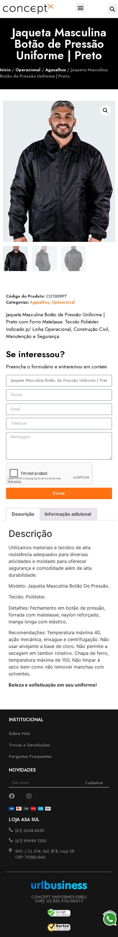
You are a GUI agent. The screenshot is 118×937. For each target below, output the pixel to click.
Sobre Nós (19, 733)
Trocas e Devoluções (29, 745)
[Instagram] (29, 796)
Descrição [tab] (23, 514)
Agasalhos (55, 70)
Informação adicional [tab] (68, 514)
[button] (80, 7)
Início (5, 70)
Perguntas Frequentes (30, 756)
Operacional (27, 70)
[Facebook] (12, 796)
